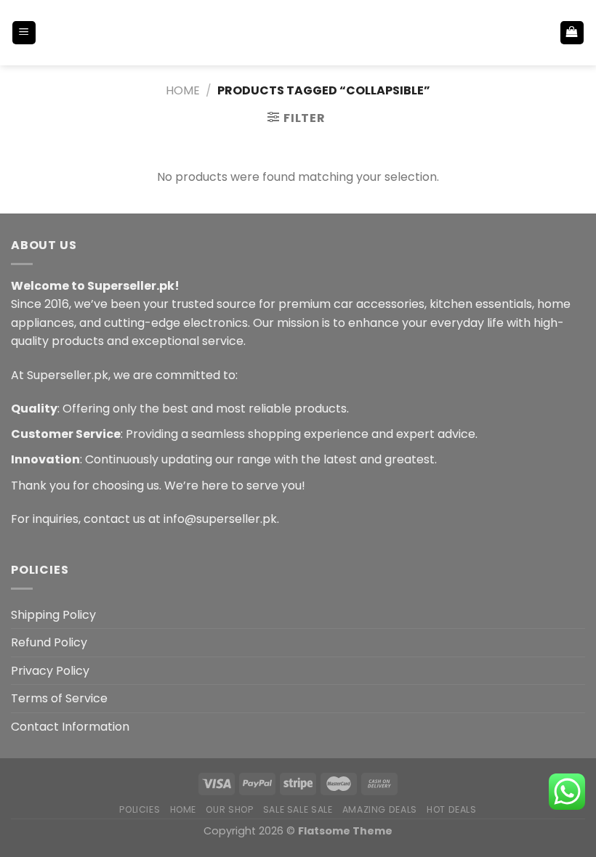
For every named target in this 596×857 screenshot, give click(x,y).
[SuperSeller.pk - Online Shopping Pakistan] (298, 32)
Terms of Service (59, 698)
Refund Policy (49, 642)
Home (183, 90)
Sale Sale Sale (298, 809)
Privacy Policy (50, 670)
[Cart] (572, 33)
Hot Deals (452, 809)
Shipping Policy (53, 614)
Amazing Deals (379, 809)
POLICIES (139, 809)
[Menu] (24, 33)
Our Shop (229, 809)
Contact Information (70, 726)
